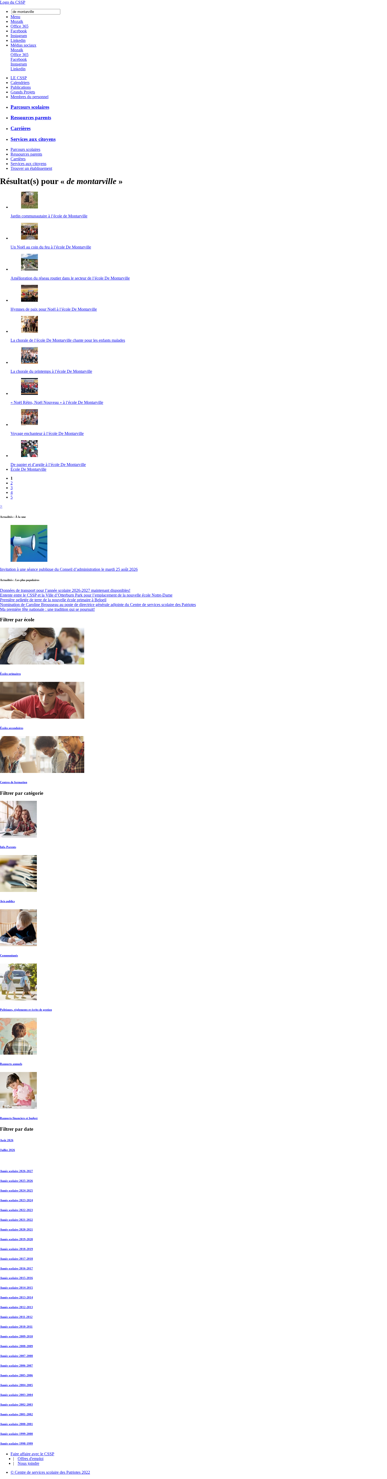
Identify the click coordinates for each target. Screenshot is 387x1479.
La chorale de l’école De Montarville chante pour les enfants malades (68, 340)
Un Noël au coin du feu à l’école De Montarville (51, 247)
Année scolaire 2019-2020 (16, 1239)
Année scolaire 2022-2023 (16, 1210)
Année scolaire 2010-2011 (16, 1326)
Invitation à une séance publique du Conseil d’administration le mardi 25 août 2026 (69, 569)
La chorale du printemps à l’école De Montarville (51, 371)
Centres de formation (13, 782)
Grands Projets (23, 92)
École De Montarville (28, 469)
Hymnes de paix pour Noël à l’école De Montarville (54, 309)
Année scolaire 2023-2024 (16, 1200)
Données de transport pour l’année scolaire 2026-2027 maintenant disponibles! (65, 590)
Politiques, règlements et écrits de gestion (26, 1009)
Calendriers (20, 82)
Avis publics (7, 901)
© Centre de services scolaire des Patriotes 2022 (50, 1472)
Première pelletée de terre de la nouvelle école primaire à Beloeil (53, 600)
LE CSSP (19, 78)
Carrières (21, 128)
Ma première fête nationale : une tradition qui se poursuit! (47, 609)
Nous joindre (28, 1463)
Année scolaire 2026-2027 (16, 1171)
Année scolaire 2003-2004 (16, 1394)
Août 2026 (6, 1140)
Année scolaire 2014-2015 (16, 1287)
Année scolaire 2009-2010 (16, 1336)
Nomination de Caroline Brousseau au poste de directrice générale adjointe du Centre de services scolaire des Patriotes (98, 604)
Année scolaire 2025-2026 (16, 1180)
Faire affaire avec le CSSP (32, 1454)
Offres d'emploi (30, 1458)
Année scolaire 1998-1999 (16, 1443)
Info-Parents (8, 846)
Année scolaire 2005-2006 (16, 1375)
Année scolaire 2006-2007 (16, 1365)
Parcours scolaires (30, 107)
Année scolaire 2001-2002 (16, 1414)
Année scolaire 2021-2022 (16, 1219)
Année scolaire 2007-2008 (16, 1355)
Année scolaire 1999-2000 (16, 1433)
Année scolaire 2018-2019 (16, 1248)
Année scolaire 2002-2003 (16, 1404)
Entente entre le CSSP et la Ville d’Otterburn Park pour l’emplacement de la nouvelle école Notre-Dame (86, 595)
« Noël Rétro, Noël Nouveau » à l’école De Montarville (57, 402)
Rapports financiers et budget (19, 1118)
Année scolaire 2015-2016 (16, 1277)
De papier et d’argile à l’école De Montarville (48, 464)
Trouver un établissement (31, 168)
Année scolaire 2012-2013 (16, 1307)
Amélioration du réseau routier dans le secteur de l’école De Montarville (70, 278)
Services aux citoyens (33, 139)
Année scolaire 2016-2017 (16, 1268)
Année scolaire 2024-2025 (16, 1190)
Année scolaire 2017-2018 (16, 1258)
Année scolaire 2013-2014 (16, 1297)
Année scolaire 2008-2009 (16, 1346)
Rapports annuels (11, 1063)
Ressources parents (31, 117)
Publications (21, 87)
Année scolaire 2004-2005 (16, 1385)
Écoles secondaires (11, 727)
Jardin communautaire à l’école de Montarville (49, 216)
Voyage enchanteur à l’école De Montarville (47, 433)
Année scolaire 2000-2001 (16, 1424)
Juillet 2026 (7, 1150)
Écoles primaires (10, 673)
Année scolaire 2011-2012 (16, 1316)
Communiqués (9, 955)
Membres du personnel (29, 97)
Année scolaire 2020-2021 (16, 1229)
